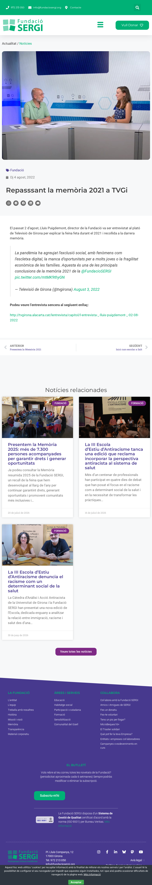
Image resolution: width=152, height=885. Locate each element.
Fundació (17, 170)
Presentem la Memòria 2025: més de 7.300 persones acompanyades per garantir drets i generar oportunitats (37, 454)
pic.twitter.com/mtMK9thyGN (40, 277)
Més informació (92, 874)
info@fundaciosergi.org (60, 864)
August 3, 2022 (87, 289)
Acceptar (76, 882)
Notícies (25, 43)
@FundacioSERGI (96, 271)
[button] (137, 7)
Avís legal (136, 860)
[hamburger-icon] (100, 25)
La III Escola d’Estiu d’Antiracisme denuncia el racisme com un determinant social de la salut (35, 581)
